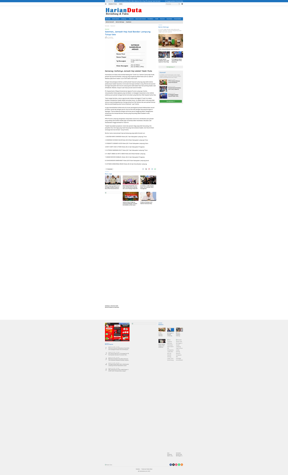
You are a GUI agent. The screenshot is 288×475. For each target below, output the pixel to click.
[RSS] (182, 464)
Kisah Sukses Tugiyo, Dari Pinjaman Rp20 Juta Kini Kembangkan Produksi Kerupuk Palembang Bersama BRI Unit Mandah (161, 346)
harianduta (110, 37)
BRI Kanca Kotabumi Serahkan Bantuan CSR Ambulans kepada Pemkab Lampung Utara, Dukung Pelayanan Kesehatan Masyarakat (118, 359)
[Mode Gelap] (182, 4)
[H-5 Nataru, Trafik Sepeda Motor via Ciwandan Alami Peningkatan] (148, 180)
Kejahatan (128, 22)
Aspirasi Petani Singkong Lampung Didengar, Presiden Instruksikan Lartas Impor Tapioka (130, 204)
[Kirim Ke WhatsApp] (155, 169)
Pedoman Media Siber (147, 469)
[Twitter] (173, 464)
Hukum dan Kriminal (141, 19)
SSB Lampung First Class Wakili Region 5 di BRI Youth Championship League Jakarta (118, 370)
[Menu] (106, 4)
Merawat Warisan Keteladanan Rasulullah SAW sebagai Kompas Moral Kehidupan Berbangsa (118, 348)
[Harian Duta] (124, 11)
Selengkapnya (170, 67)
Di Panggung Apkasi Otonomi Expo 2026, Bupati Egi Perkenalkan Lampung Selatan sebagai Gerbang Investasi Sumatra (166, 1)
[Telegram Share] (152, 169)
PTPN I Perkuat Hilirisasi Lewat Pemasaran (168, 49)
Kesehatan (169, 19)
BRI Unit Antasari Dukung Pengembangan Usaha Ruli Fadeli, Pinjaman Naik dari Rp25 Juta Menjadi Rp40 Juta (179, 334)
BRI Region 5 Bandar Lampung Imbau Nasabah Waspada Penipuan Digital (170, 334)
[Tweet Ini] (146, 169)
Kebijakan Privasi (113, 4)
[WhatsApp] (179, 464)
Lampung (123, 19)
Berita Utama (115, 19)
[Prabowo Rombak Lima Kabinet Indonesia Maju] (148, 196)
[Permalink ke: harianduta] (106, 37)
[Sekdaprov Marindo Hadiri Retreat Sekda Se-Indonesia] (113, 248)
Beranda (108, 19)
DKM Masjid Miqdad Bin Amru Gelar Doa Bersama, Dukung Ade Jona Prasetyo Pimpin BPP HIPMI (130, 187)
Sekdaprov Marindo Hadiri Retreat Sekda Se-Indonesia (112, 306)
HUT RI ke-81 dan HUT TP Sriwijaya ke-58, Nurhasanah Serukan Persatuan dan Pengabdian (118, 354)
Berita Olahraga (120, 22)
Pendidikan (150, 19)
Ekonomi (162, 19)
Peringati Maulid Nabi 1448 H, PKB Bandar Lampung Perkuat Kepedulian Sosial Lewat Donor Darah (118, 365)
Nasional (131, 19)
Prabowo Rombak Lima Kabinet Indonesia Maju (146, 203)
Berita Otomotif (110, 22)
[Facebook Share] (143, 169)
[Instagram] (176, 464)
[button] (179, 4)
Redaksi (138, 469)
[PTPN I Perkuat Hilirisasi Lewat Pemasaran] (170, 41)
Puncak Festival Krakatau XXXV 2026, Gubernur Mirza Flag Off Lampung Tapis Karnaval (163, 61)
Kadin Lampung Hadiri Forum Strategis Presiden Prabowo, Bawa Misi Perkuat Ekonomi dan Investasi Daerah (112, 187)
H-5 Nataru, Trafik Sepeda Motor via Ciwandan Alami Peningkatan (147, 187)
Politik (156, 19)
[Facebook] (171, 464)
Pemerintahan (177, 19)
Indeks (120, 4)
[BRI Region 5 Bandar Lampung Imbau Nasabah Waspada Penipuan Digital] (170, 330)
